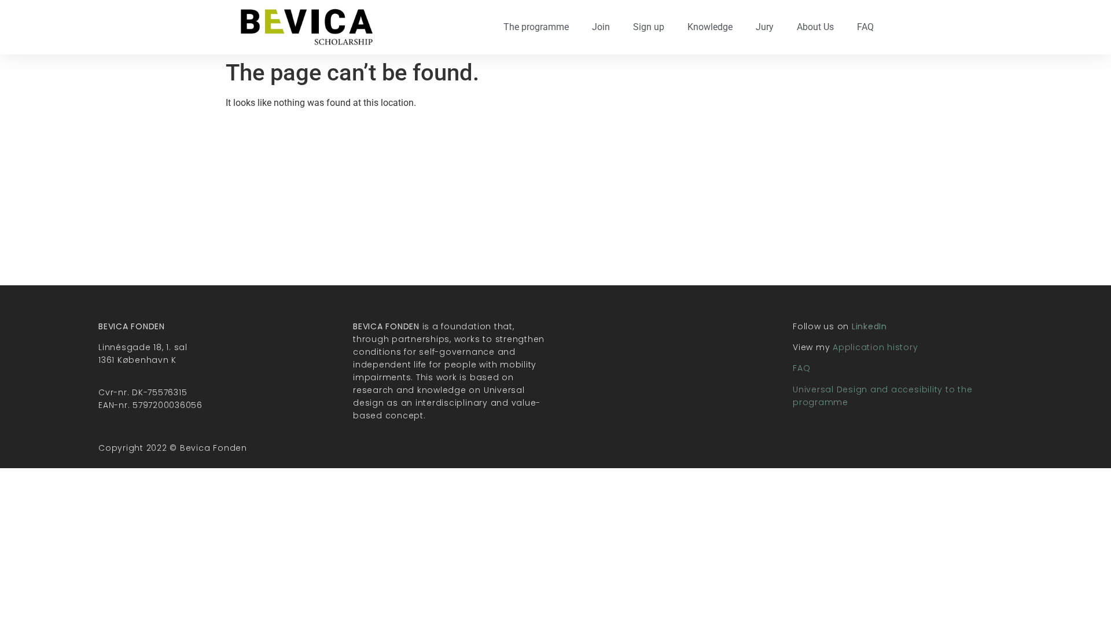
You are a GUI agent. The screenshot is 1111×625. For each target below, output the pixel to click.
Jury (765, 26)
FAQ (865, 26)
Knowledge (710, 26)
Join (601, 26)
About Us (815, 26)
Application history (875, 347)
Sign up (648, 26)
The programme (536, 26)
